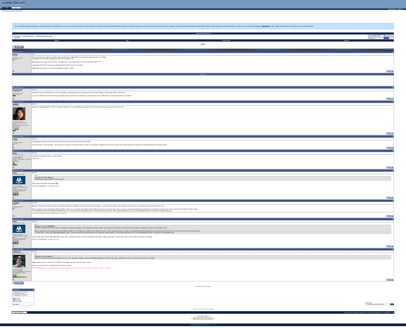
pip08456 (16, 104)
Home (13, 11)
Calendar (346, 40)
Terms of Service (386, 312)
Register (56, 40)
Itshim (15, 173)
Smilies (14, 299)
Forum (7, 7)
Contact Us (347, 312)
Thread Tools (388, 49)
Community (225, 40)
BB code (15, 298)
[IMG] (14, 300)
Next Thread (207, 286)
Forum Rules (16, 304)
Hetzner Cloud (212, 324)
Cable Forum (18, 36)
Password (370, 38)
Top (393, 312)
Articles (16, 7)
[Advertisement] (380, 4)
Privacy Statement (376, 312)
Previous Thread (199, 286)
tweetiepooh (17, 252)
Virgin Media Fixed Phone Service (43, 36)
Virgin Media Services (28, 36)
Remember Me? (389, 36)
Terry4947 (16, 203)
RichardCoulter (18, 90)
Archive (369, 312)
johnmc (15, 54)
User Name (371, 35)
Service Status (354, 312)
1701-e (15, 153)
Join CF (400, 9)
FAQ (127, 40)
